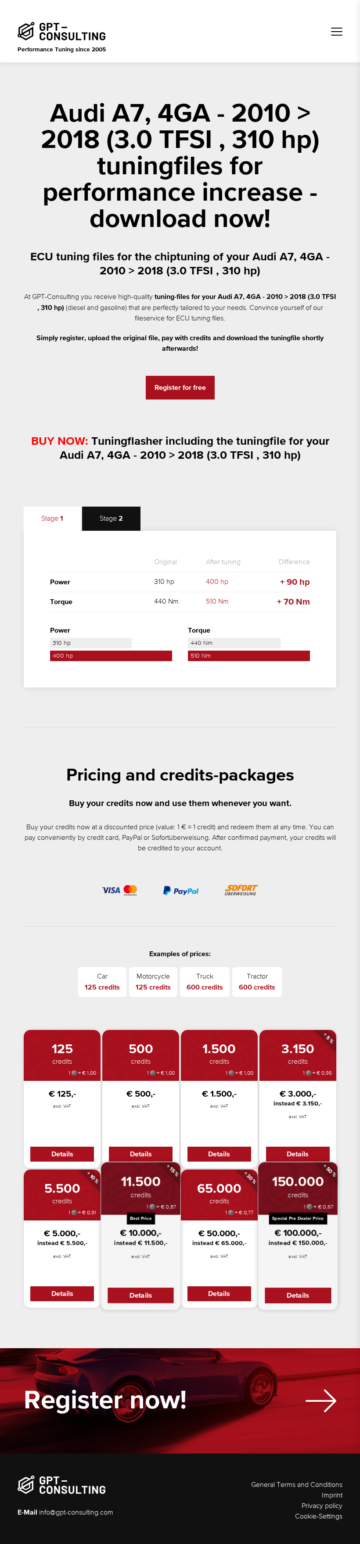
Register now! (105, 1401)
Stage (52, 518)
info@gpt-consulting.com (76, 1512)
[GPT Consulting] (61, 31)
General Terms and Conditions (296, 1485)
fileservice (150, 318)
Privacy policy (322, 1506)
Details (62, 1154)
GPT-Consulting (55, 297)
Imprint (332, 1495)
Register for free (180, 387)
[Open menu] (336, 32)
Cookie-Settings (318, 1516)
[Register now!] (321, 1401)
